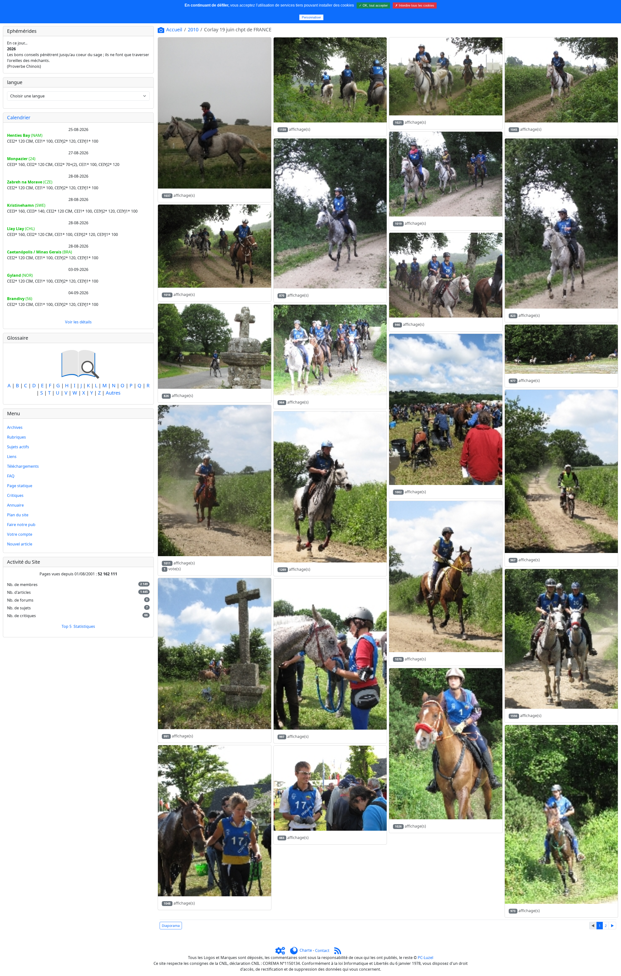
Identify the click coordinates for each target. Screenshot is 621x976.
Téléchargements (23, 466)
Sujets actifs (18, 446)
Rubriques (16, 437)
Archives (15, 427)
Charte (306, 950)
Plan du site (17, 515)
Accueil (174, 29)
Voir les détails (78, 322)
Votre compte (19, 534)
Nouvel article (19, 544)
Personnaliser (311, 17)
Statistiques (84, 626)
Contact (322, 950)
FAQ (11, 476)
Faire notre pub (21, 524)
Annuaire (15, 505)
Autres (113, 392)
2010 (193, 29)
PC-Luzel (425, 957)
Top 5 (67, 626)
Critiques (15, 495)
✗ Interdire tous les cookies (414, 5)
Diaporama (171, 925)
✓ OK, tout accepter (373, 5)
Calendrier (18, 117)
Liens (11, 456)
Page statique (19, 485)
